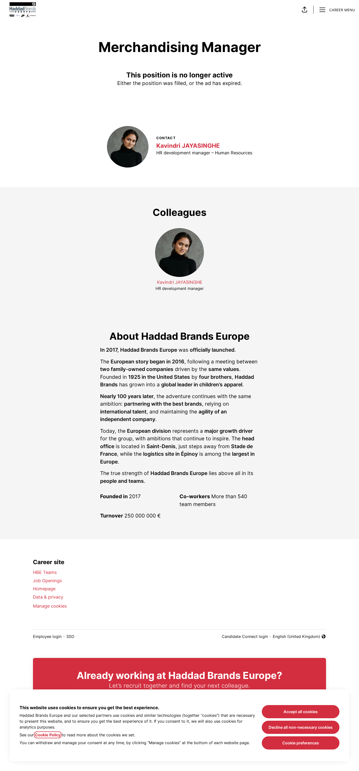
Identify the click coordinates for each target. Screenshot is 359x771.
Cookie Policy (48, 734)
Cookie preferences (300, 742)
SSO (70, 636)
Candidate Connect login (245, 636)
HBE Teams (45, 572)
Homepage (44, 588)
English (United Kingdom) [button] (296, 636)
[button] (304, 10)
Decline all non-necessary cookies (301, 727)
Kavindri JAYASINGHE (188, 145)
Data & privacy (48, 597)
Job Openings (47, 580)
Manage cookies (50, 606)
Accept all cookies (301, 711)
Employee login (47, 636)
